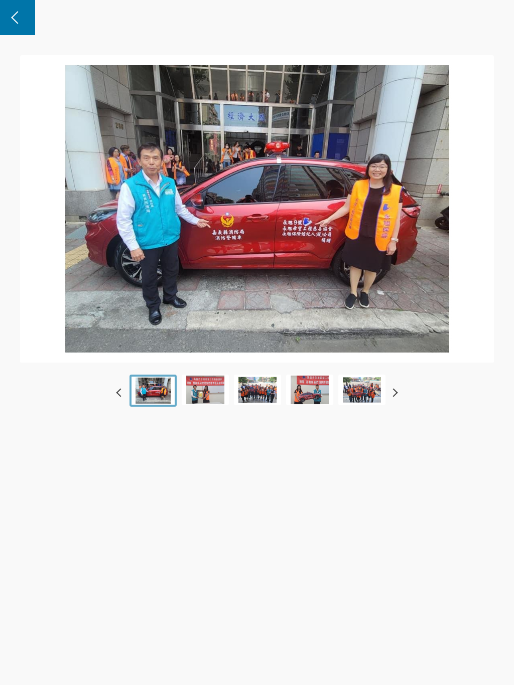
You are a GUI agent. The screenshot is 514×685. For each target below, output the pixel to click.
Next (393, 392)
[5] (257, 390)
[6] (309, 390)
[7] (362, 390)
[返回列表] (17, 17)
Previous (120, 392)
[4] (205, 390)
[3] (153, 391)
